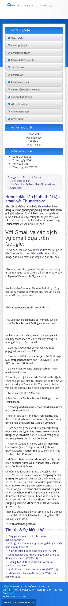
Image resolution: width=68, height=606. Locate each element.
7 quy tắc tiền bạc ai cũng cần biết (33, 550)
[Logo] (34, 4)
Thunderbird (44, 206)
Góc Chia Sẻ (17, 67)
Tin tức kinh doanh (20, 52)
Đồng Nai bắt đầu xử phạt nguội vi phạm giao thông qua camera (32, 556)
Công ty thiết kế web (21, 96)
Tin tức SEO (17, 74)
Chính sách (17, 38)
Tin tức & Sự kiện (32, 177)
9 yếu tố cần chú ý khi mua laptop (33, 569)
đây (41, 253)
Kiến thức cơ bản (19, 104)
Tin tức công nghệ (20, 82)
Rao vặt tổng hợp (20, 111)
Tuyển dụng (17, 118)
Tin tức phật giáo (19, 45)
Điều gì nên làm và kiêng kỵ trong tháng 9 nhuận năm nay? (34, 545)
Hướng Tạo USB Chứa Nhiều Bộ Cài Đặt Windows (29, 563)
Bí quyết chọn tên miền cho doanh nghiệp (26, 537)
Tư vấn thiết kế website (23, 60)
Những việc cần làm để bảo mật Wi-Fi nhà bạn (30, 574)
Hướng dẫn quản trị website (25, 89)
